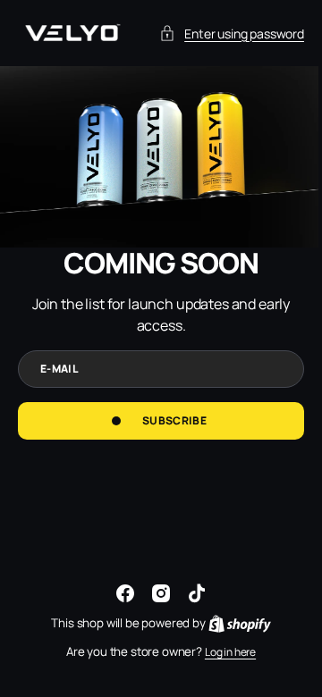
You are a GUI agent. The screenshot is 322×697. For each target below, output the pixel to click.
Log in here (223, 651)
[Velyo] (71, 33)
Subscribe (167, 452)
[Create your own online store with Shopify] (232, 623)
